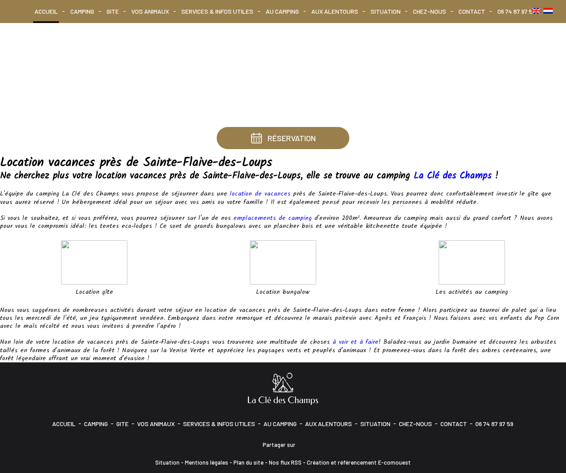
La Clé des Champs (453, 176)
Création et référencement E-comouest (359, 462)
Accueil (46, 11)
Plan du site (248, 462)
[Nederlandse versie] (548, 10)
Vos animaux (150, 11)
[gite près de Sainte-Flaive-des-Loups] (94, 262)
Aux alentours (334, 11)
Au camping (282, 11)
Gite (113, 11)
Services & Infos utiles (217, 11)
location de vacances (260, 194)
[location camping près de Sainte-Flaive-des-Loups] (283, 262)
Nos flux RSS (285, 462)
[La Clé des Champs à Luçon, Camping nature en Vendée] (283, 388)
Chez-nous (429, 11)
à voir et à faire (356, 342)
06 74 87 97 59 (516, 11)
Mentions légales (206, 462)
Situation (386, 11)
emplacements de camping (272, 218)
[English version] (536, 10)
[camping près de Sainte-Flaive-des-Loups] (472, 262)
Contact (472, 11)
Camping (82, 11)
